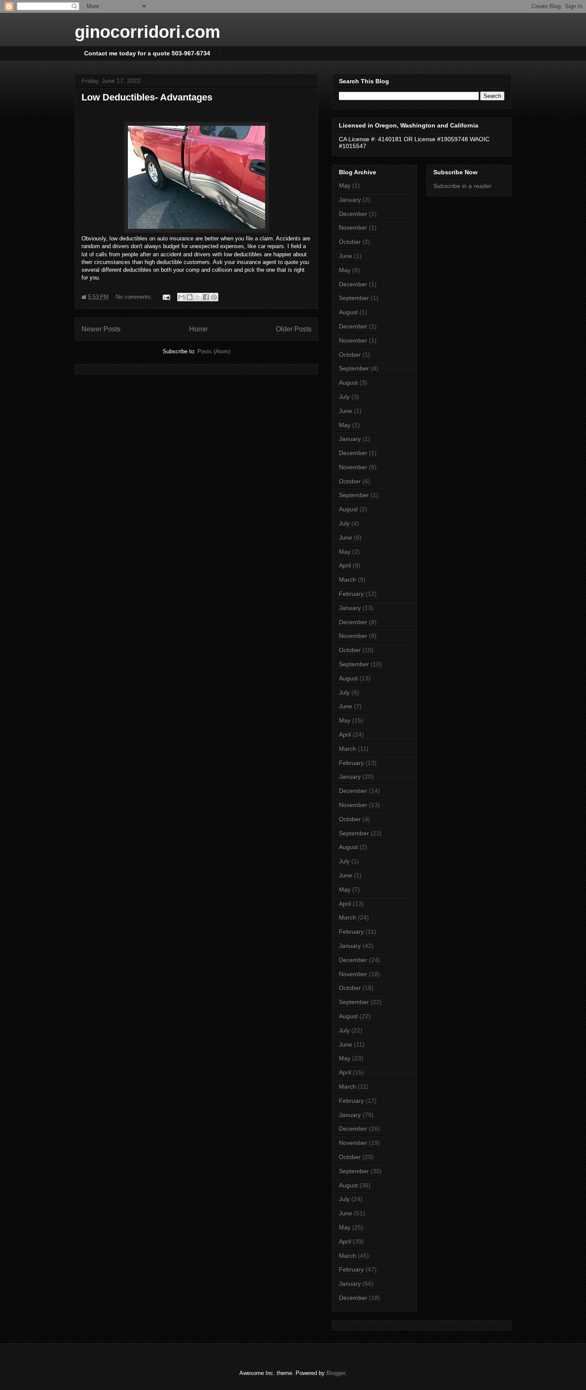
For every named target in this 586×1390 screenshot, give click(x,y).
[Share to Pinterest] (214, 297)
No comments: (135, 297)
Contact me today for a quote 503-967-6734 (147, 53)
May (344, 185)
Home (198, 329)
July (344, 396)
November (353, 227)
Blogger (335, 1373)
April (345, 565)
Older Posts (293, 329)
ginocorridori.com (148, 31)
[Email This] (181, 297)
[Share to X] (197, 297)
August (348, 312)
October (350, 241)
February (351, 593)
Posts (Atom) (213, 351)
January (350, 199)
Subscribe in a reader (462, 185)
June (345, 255)
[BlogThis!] (189, 297)
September (354, 297)
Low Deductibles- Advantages (147, 97)
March (347, 579)
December (353, 213)
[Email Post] (166, 297)
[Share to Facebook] (206, 297)
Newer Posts (101, 329)
